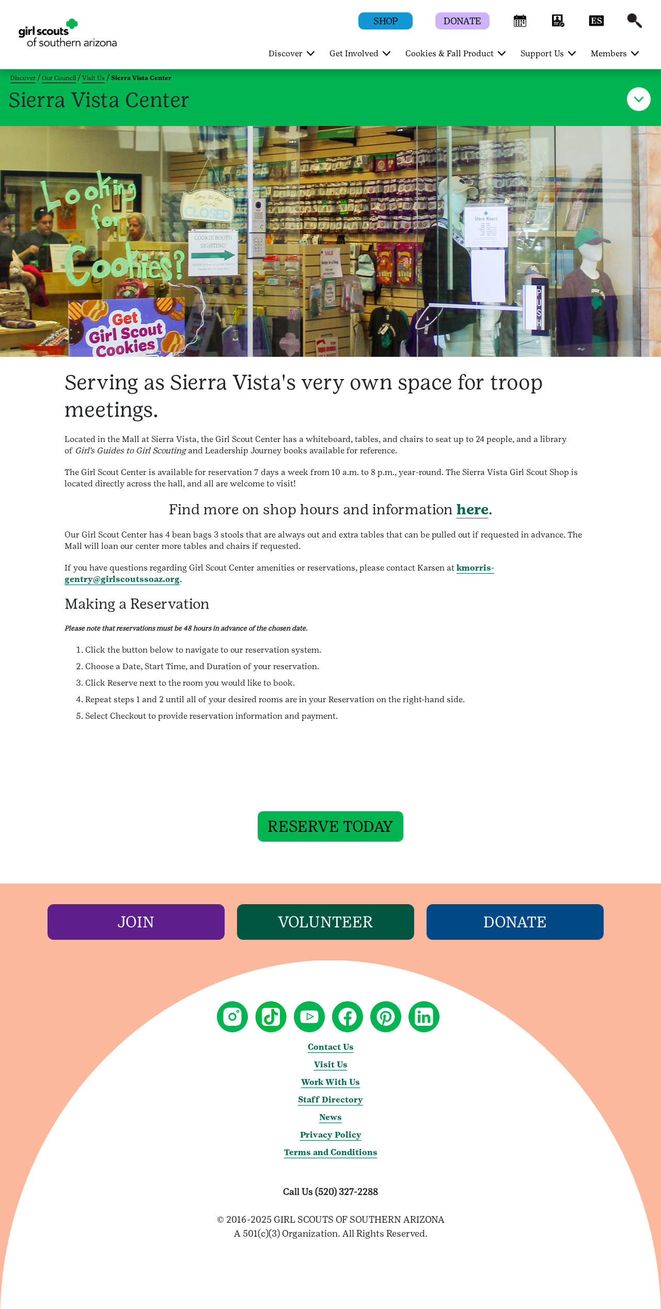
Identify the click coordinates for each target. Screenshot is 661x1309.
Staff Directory (330, 1100)
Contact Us (331, 1047)
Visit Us (93, 78)
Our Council (59, 78)
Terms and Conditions (330, 1152)
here (473, 509)
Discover (23, 78)
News (330, 1117)
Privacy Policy (330, 1135)
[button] (520, 25)
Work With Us (330, 1082)
